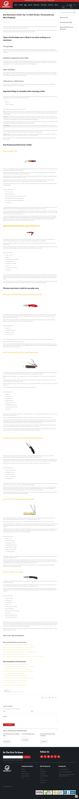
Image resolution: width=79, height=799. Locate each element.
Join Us (56, 4)
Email (32, 711)
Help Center (36, 4)
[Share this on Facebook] (46, 697)
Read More (6, 741)
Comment (5, 716)
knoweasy (9, 786)
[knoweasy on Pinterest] (51, 756)
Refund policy (43, 782)
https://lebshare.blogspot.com (17, 691)
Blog (25, 4)
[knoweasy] (6, 5)
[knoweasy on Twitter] (41, 756)
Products (21, 4)
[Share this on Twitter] (43, 697)
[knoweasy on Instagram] (55, 756)
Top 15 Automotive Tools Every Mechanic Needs (11, 734)
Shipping (23, 769)
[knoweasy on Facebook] (45, 756)
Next (56, 12)
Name (4, 711)
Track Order (44, 4)
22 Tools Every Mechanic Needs (28, 734)
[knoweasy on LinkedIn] (58, 756)
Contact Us (50, 4)
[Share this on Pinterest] (49, 697)
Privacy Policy (43, 773)
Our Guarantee (43, 771)
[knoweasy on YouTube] (48, 756)
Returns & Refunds (25, 773)
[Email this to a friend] (55, 697)
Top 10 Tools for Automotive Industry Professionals (47, 734)
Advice (41, 778)
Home (16, 4)
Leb (9, 690)
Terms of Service (43, 780)
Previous (52, 12)
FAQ (22, 778)
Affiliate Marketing (25, 775)
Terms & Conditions (44, 775)
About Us (30, 4)
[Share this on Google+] (52, 697)
